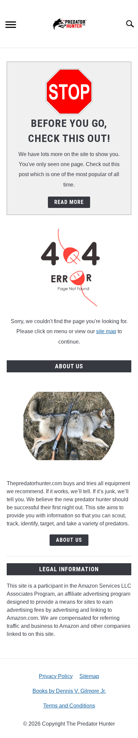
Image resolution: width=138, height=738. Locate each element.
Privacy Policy (56, 676)
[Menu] (10, 25)
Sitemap (89, 676)
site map (106, 331)
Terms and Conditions (69, 706)
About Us (69, 540)
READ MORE (69, 202)
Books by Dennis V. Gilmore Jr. (69, 691)
